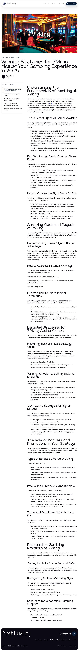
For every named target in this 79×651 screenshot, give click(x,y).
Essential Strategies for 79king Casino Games (12, 99)
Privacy (65, 645)
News (46, 640)
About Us (60, 645)
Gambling (4, 57)
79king (51, 103)
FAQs (52, 640)
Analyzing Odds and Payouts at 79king (12, 94)
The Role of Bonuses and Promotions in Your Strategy (11, 104)
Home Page (38, 640)
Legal (74, 645)
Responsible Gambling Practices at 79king (13, 109)
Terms (70, 645)
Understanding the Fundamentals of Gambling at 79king (12, 89)
